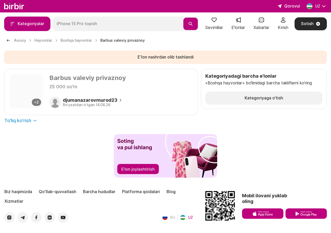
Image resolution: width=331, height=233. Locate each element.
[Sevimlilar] (214, 21)
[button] (214, 24)
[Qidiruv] (190, 24)
